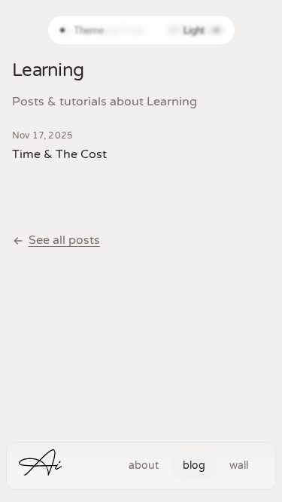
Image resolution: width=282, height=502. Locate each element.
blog (194, 465)
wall (238, 465)
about (144, 465)
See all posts (64, 240)
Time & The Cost (59, 154)
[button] (42, 466)
